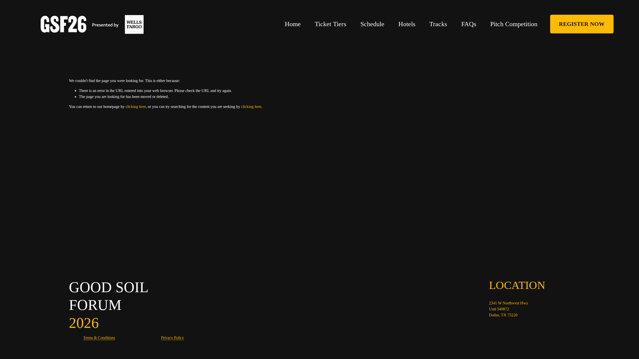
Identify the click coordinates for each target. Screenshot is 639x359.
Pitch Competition (513, 24)
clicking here (136, 106)
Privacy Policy (172, 338)
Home (293, 24)
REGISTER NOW (582, 24)
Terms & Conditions (99, 338)
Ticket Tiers (330, 24)
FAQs (468, 24)
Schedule (372, 24)
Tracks (438, 24)
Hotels (406, 24)
